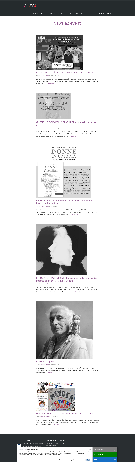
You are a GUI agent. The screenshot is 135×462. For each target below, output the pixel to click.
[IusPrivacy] (87, 460)
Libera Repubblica (62, 14)
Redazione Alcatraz (45, 75)
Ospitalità (36, 14)
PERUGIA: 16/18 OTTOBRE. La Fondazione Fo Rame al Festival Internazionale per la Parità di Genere (67, 279)
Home (29, 14)
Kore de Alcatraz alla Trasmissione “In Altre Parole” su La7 (64, 72)
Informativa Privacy (62, 460)
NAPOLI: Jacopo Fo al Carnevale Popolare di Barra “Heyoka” (65, 413)
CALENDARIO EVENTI (105, 14)
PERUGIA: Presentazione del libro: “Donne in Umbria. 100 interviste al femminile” (64, 202)
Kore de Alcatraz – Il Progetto (89, 14)
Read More (51, 84)
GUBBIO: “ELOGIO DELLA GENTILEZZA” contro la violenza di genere (66, 123)
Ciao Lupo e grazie (45, 361)
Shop (42, 14)
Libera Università (50, 14)
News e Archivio (74, 14)
